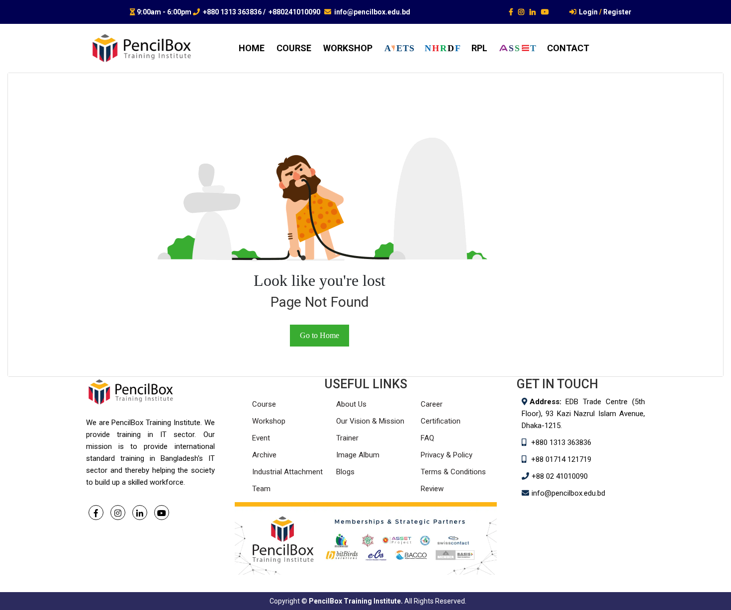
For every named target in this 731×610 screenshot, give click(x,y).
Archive (264, 454)
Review (432, 488)
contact (568, 48)
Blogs (345, 471)
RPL (479, 48)
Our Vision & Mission (370, 421)
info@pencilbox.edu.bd (372, 12)
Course (264, 404)
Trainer (347, 438)
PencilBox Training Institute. (356, 601)
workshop (347, 48)
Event (261, 438)
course (293, 48)
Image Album (357, 454)
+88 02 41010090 (560, 476)
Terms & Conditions (453, 471)
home (252, 48)
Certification (440, 421)
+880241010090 (294, 12)
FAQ (427, 438)
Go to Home (319, 335)
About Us (351, 404)
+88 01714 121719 (561, 459)
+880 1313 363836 (232, 12)
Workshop (268, 421)
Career (432, 404)
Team (261, 488)
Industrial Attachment (287, 471)
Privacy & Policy (446, 454)
